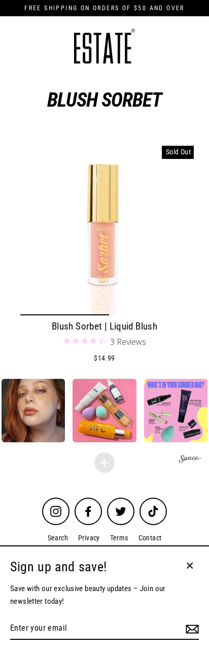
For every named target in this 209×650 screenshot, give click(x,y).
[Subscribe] (191, 629)
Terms (119, 538)
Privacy (89, 538)
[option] (104, 230)
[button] (105, 411)
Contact (150, 538)
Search (58, 538)
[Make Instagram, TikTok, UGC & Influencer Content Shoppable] (190, 459)
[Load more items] (104, 462)
